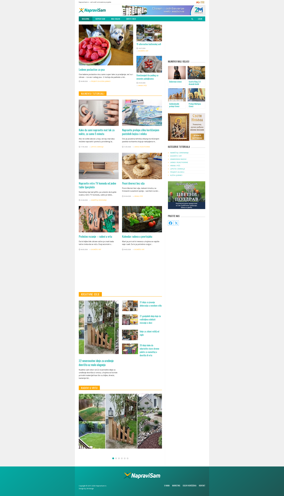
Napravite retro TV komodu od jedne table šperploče (97, 185)
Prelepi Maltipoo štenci (195, 105)
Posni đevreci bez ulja (133, 183)
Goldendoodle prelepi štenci (174, 105)
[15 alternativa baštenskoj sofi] (149, 33)
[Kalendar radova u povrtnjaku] (142, 219)
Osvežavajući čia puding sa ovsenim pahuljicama (147, 77)
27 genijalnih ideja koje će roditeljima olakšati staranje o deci (150, 319)
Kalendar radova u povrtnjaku (137, 236)
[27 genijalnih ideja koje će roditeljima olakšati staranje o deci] (130, 319)
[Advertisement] (120, 274)
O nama (167, 485)
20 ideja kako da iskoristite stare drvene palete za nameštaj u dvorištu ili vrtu (149, 350)
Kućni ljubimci (176, 175)
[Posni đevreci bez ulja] (142, 166)
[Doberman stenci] (177, 72)
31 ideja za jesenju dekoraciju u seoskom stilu (151, 304)
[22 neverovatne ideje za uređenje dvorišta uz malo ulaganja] (99, 327)
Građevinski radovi (178, 159)
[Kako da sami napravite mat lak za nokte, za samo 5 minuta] (99, 113)
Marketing (176, 485)
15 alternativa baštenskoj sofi (148, 44)
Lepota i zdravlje (97, 147)
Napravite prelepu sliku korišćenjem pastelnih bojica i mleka (140, 132)
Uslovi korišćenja (189, 485)
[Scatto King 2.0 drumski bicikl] (196, 72)
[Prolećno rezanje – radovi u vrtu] (99, 219)
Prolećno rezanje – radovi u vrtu (95, 236)
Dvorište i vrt (143, 51)
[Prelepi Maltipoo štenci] (196, 95)
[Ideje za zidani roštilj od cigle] (130, 335)
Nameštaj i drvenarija (99, 200)
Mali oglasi (115, 19)
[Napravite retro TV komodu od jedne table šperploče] (99, 166)
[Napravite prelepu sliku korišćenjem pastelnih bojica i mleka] (142, 113)
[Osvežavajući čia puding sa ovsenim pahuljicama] (149, 64)
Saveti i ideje (131, 19)
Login (200, 19)
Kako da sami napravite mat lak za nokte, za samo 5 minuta (96, 132)
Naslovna (85, 19)
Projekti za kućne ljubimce (100, 81)
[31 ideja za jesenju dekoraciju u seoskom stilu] (130, 306)
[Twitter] (200, 3)
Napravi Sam (100, 19)
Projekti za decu (177, 172)
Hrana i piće (142, 85)
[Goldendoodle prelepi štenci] (177, 95)
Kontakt (202, 485)
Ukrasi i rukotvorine (142, 147)
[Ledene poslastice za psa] (106, 45)
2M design (90, 488)
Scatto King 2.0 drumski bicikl (195, 82)
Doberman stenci (175, 81)
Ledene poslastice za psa (92, 69)
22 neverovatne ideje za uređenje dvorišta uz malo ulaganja (96, 362)
